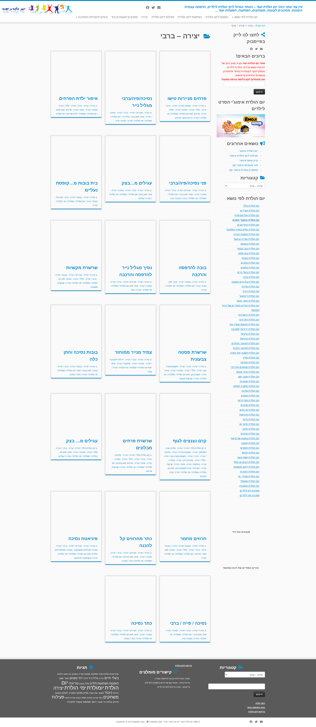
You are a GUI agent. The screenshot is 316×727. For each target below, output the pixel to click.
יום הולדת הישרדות (248, 314)
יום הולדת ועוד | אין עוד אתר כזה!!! (178, 721)
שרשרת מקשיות (82, 267)
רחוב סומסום (89, 701)
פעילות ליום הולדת (163, 17)
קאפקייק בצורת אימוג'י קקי (243, 170)
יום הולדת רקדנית (249, 471)
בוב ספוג (67, 673)
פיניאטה (78, 557)
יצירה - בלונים (171, 451)
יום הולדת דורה (251, 291)
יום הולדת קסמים (249, 447)
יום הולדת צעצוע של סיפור (245, 438)
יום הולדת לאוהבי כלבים (246, 348)
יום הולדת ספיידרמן (248, 400)
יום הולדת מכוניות (249, 381)
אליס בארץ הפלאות (100, 673)
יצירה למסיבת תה (183, 468)
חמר (204, 553)
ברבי (250, 25)
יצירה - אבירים (143, 112)
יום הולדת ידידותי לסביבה (245, 329)
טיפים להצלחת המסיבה (93, 17)
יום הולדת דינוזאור (249, 296)
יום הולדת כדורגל (250, 333)
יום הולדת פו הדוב (249, 409)
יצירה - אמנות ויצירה (188, 105)
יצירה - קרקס (173, 464)
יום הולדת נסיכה (250, 390)
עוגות (78, 697)
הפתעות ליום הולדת (190, 17)
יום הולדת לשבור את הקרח (244, 352)
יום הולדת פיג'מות (249, 414)
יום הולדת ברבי (251, 277)
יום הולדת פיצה (250, 428)
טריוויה (73, 683)
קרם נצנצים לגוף (189, 440)
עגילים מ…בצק (137, 183)
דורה (85, 678)
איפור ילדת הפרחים (78, 98)
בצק (141, 194)
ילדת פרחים (71, 113)
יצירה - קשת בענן (198, 374)
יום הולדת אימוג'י (248, 151)
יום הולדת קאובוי (250, 443)
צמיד (149, 371)
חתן (79, 370)
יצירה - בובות (82, 197)
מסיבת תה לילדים (249, 495)
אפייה (81, 673)
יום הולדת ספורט (250, 395)
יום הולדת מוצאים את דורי (244, 367)
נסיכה (123, 120)
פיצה (67, 697)
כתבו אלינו (260, 703)
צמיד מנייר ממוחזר (133, 352)
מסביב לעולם (69, 692)
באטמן (75, 673)
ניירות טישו (187, 117)
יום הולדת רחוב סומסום (246, 466)
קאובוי (99, 701)
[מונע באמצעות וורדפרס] (147, 721)
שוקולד (79, 701)
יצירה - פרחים (199, 113)
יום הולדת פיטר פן (249, 424)
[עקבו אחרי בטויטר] (154, 7)
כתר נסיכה (141, 623)
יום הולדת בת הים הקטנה (245, 281)
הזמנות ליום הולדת (217, 17)
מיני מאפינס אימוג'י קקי (245, 165)
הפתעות (103, 683)
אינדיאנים (114, 673)
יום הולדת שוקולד (249, 481)
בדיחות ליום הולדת (256, 711)
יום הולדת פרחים (250, 433)
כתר (131, 560)
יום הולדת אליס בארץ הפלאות (243, 229)
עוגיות (72, 697)
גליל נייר (125, 116)
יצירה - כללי (200, 109)
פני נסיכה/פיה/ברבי (187, 183)
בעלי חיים (111, 677)
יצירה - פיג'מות (130, 363)
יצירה (144, 17)
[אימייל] (160, 7)
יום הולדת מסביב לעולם (246, 386)
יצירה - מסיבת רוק (191, 460)
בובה (203, 285)
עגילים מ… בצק (82, 440)
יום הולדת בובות (250, 258)
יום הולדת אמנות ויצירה (246, 234)
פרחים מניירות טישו (187, 98)
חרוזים (197, 553)
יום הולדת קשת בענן (248, 457)
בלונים (119, 462)
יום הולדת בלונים (250, 262)
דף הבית (260, 25)
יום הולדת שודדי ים (248, 476)
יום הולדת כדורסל (249, 338)
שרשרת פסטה (185, 378)
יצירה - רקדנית (199, 468)
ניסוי (101, 697)
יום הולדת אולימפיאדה (246, 215)
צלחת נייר (107, 701)
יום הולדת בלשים (250, 267)
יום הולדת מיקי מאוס (247, 371)
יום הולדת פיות (251, 419)
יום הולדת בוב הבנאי (248, 248)
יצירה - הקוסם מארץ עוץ (181, 456)
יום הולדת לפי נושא (246, 17)
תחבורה (71, 701)
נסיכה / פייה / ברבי (188, 623)
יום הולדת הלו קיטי (249, 319)
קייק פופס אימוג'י (248, 160)
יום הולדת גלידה (250, 286)
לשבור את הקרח (96, 692)
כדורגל (116, 693)
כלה (78, 374)
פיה (117, 120)
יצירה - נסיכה (187, 109)
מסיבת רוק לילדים (249, 490)
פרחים (178, 117)
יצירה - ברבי (171, 105)
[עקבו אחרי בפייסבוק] (149, 7)
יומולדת (174, 113)
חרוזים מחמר (193, 538)
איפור (58, 109)
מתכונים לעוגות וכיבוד (124, 17)
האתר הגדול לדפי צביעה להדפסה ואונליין (172, 678)
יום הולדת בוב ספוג (248, 253)
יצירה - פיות (174, 109)
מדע (85, 692)
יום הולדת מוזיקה (249, 362)
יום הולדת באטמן (249, 243)
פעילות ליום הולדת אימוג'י (243, 155)
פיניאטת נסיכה (83, 538)
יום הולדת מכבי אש (248, 376)
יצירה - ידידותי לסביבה (120, 359)
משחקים (87, 557)
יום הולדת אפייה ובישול (246, 239)
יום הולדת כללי (251, 205)
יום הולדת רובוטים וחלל (246, 462)
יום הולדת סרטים (250, 405)
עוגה (83, 697)
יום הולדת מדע (251, 357)
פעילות (58, 697)
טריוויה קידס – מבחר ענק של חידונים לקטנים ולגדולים (167, 682)
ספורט (89, 697)
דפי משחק (76, 678)
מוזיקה (79, 692)
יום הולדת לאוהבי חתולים (245, 343)
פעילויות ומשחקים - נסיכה (78, 549)
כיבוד (108, 692)
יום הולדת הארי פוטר (247, 300)
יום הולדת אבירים (249, 210)
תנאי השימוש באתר (256, 707)
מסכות (58, 692)
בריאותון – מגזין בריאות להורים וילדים (173, 686)
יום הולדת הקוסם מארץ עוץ (244, 324)
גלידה (101, 678)
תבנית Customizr (123, 721)
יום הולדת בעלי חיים (248, 272)
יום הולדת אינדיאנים (248, 224)
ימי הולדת (138, 120)
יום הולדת (184, 113)
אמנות (87, 673)
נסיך (133, 289)
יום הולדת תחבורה (249, 485)
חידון (93, 683)
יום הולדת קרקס (250, 452)
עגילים (141, 198)
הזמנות (114, 683)
